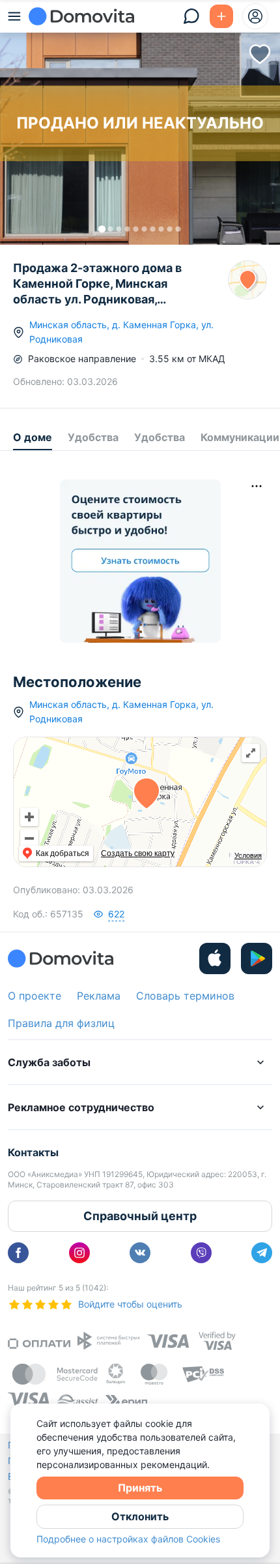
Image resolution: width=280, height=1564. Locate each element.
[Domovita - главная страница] (81, 16)
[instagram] (79, 1252)
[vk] (140, 1252)
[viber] (201, 1252)
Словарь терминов (185, 996)
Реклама (98, 996)
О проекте (34, 996)
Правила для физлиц (61, 1023)
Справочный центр (140, 1216)
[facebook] (18, 1252)
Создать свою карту (138, 853)
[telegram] (261, 1252)
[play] (256, 958)
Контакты (33, 1152)
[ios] (215, 958)
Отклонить (140, 1516)
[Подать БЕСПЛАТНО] (221, 16)
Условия (248, 855)
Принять (140, 1487)
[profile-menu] (255, 16)
